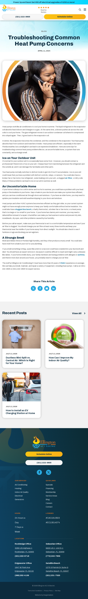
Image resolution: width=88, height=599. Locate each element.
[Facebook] (40, 288)
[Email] (46, 288)
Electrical (18, 496)
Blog (48, 499)
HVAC (63, 263)
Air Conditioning (21, 485)
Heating (18, 488)
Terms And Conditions (35, 591)
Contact (49, 507)
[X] (33, 288)
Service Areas (51, 496)
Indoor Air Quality (21, 492)
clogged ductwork (23, 209)
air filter (68, 178)
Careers (49, 503)
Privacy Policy (48, 591)
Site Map (57, 591)
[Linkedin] (53, 288)
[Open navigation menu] (85, 9)
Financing (50, 488)
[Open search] (80, 9)
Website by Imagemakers (44, 595)
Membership (51, 492)
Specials (49, 485)
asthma (81, 255)
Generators (19, 499)
